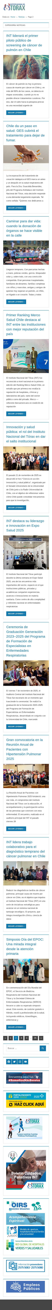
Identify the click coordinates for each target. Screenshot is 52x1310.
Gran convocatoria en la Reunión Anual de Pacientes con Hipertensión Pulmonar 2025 (24, 749)
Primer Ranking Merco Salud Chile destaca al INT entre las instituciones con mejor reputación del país (26, 324)
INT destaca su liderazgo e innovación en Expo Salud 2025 (25, 525)
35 (35, 1038)
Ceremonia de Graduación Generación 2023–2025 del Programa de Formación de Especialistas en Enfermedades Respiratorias (25, 641)
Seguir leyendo (15, 113)
